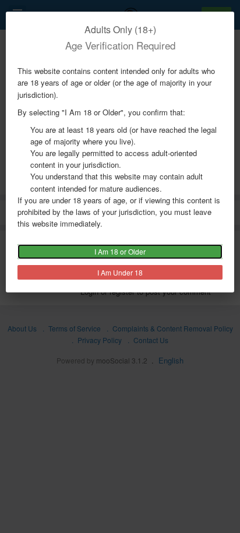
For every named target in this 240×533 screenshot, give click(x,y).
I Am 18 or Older (120, 251)
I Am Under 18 (120, 272)
